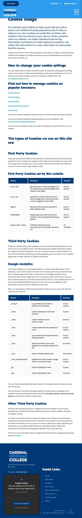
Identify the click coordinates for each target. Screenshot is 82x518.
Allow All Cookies (21, 503)
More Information (22, 492)
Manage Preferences (21, 508)
